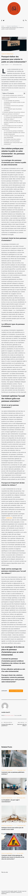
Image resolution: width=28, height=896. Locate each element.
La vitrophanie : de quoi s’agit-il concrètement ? (10, 801)
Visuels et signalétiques (7, 53)
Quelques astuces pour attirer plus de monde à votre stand (12, 829)
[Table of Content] (24, 93)
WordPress (3, 893)
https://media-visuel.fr (9, 715)
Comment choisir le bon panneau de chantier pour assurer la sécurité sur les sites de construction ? (12, 857)
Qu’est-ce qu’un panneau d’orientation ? (15, 115)
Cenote (7, 892)
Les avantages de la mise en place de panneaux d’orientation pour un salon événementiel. (12, 127)
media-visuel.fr (5, 64)
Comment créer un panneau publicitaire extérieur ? (12, 773)
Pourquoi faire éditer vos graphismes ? (7, 724)
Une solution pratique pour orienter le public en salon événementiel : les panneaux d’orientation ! (13, 97)
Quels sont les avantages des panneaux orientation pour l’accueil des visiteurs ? (13, 122)
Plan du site (4, 872)
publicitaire (9, 517)
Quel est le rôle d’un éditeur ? (22, 724)
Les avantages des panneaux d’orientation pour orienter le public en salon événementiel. (14, 102)
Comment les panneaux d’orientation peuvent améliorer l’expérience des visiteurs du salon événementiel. (14, 132)
